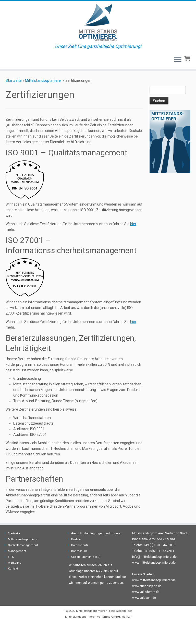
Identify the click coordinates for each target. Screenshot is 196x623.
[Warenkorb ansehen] (187, 58)
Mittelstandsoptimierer (43, 80)
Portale (76, 539)
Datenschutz (79, 545)
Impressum (79, 551)
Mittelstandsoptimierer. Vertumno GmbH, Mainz (97, 616)
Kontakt (13, 568)
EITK (11, 557)
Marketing (14, 562)
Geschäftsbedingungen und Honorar (96, 533)
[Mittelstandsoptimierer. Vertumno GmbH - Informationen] (25, 179)
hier (133, 224)
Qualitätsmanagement (23, 545)
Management (17, 551)
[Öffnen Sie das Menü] (177, 59)
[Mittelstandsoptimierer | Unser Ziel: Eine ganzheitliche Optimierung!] (98, 22)
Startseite (14, 80)
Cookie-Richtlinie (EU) (86, 557)
